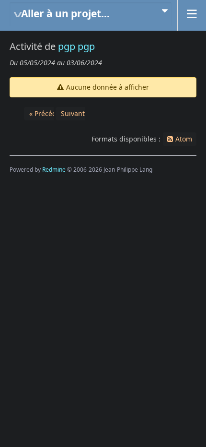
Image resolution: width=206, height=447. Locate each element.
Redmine (54, 169)
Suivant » (75, 113)
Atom (183, 138)
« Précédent (48, 113)
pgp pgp (76, 46)
